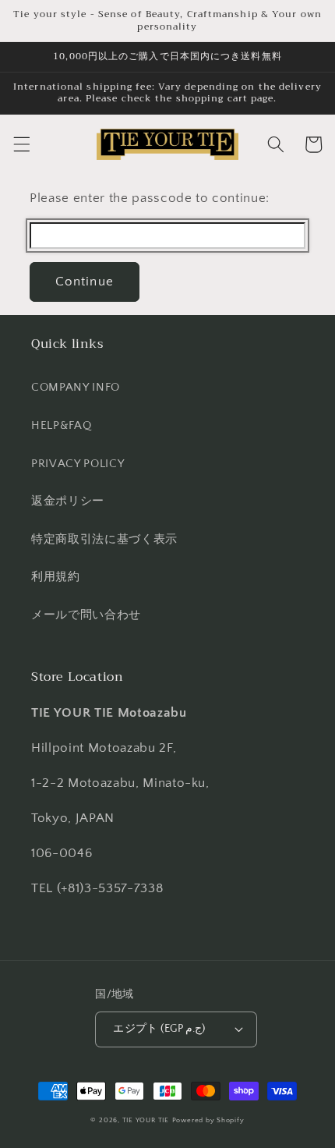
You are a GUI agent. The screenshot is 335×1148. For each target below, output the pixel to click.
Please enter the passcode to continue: (150, 198)
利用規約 (55, 576)
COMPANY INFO (75, 387)
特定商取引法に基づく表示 (104, 539)
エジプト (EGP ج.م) (159, 1028)
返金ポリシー (67, 501)
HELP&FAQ (61, 425)
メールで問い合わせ (86, 615)
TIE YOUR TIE (145, 1120)
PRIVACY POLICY (77, 463)
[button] (21, 144)
